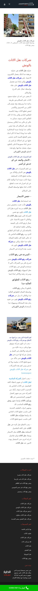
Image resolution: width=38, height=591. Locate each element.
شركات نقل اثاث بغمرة (24, 475)
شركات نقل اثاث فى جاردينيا (22, 479)
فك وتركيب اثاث (26, 542)
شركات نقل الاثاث (25, 503)
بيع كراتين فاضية (26, 529)
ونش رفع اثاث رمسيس (24, 491)
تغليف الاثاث (27, 533)
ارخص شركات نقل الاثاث (23, 511)
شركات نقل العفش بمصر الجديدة (21, 519)
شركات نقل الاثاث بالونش (25, 41)
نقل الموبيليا (27, 554)
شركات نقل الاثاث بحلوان (23, 515)
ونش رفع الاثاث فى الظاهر (23, 483)
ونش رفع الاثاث (29, 45)
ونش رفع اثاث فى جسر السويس (21, 487)
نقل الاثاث (28, 546)
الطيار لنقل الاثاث (24, 43)
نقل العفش (28, 550)
